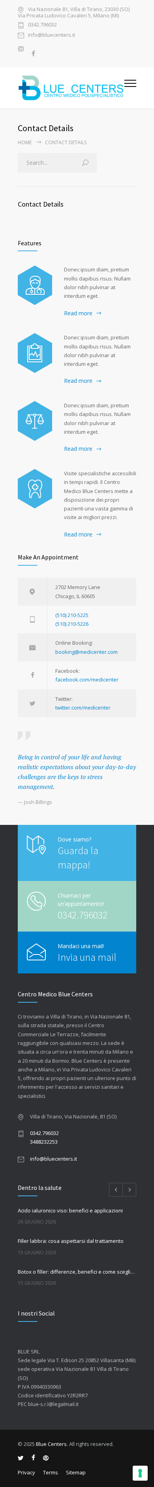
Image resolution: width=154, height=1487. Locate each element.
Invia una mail (87, 957)
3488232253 (44, 1141)
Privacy (26, 1472)
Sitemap (76, 1472)
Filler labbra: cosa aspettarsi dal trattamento (71, 1240)
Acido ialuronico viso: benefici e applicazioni (70, 1210)
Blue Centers (51, 1443)
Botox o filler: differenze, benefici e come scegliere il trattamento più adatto (77, 1271)
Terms (50, 1472)
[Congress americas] (35, 353)
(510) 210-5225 (71, 615)
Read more (78, 313)
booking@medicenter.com (86, 651)
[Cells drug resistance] (35, 285)
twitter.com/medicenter (83, 707)
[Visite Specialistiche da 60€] (35, 489)
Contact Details (41, 204)
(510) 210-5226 (71, 623)
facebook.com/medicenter (86, 679)
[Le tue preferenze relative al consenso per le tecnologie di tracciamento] (140, 1473)
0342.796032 (42, 25)
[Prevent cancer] (35, 421)
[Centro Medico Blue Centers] (71, 88)
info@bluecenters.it (51, 35)
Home (25, 142)
